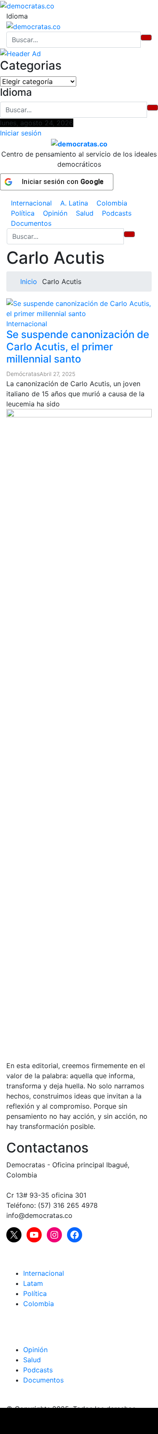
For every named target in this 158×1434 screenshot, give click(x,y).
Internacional (31, 203)
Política (23, 213)
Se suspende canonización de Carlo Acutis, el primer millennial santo (77, 346)
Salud (85, 213)
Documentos (31, 223)
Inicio (27, 281)
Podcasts (116, 213)
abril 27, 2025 (57, 374)
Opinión (55, 213)
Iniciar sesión (20, 133)
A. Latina (74, 203)
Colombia (111, 203)
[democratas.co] (27, 5)
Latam (33, 1283)
